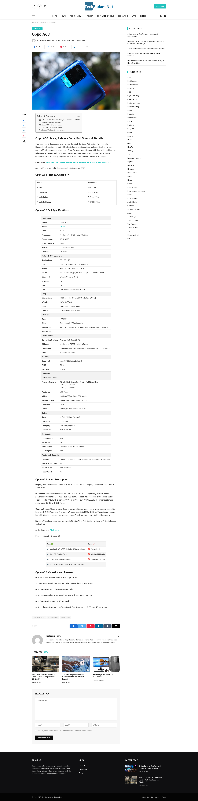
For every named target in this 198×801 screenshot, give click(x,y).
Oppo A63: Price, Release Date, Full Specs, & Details (59, 120)
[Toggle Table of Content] (77, 116)
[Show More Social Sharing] (87, 47)
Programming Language (136, 191)
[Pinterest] (24, 136)
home (129, 143)
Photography (132, 187)
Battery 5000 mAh (39, 617)
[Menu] (33, 16)
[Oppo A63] (76, 81)
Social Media (132, 202)
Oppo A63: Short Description (52, 127)
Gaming (130, 136)
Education (123, 16)
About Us (82, 766)
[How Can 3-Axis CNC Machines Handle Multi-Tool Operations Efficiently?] (45, 664)
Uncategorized (133, 235)
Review (90, 16)
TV (128, 231)
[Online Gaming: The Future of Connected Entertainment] (131, 768)
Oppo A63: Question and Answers (54, 130)
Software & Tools (105, 16)
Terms (81, 773)
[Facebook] (24, 120)
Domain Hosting (133, 107)
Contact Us (83, 769)
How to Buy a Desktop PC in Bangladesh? (103, 676)
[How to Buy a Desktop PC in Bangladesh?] (106, 664)
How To (130, 147)
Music (129, 176)
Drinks (129, 110)
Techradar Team (44, 40)
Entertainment (132, 118)
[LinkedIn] (24, 131)
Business (130, 88)
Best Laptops (132, 81)
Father (129, 121)
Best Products (132, 85)
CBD (129, 92)
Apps (134, 16)
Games (143, 16)
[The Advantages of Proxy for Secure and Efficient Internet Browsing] (76, 664)
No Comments (69, 40)
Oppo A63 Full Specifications (52, 125)
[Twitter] (24, 126)
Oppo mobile (65, 617)
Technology (75, 16)
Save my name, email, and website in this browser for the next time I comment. (66, 731)
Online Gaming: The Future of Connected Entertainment (150, 767)
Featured (130, 125)
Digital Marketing (133, 103)
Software (131, 206)
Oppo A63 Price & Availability (52, 122)
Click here (54, 530)
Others (129, 184)
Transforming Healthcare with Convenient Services (146, 49)
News (63, 16)
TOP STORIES (132, 228)
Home (54, 16)
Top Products (132, 224)
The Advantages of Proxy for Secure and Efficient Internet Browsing (73, 677)
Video (129, 239)
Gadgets (130, 129)
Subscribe (160, 6)
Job (128, 154)
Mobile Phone (132, 173)
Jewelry (130, 151)
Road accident (132, 198)
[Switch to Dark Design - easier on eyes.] (161, 16)
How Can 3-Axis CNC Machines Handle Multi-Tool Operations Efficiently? (43, 677)
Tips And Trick (132, 220)
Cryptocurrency (133, 96)
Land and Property (134, 158)
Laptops (130, 162)
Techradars (58, 797)
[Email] (24, 141)
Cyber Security (132, 99)
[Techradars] (99, 6)
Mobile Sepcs (53, 617)
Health (129, 140)
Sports (129, 213)
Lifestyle (130, 169)
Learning (130, 165)
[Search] (165, 16)
